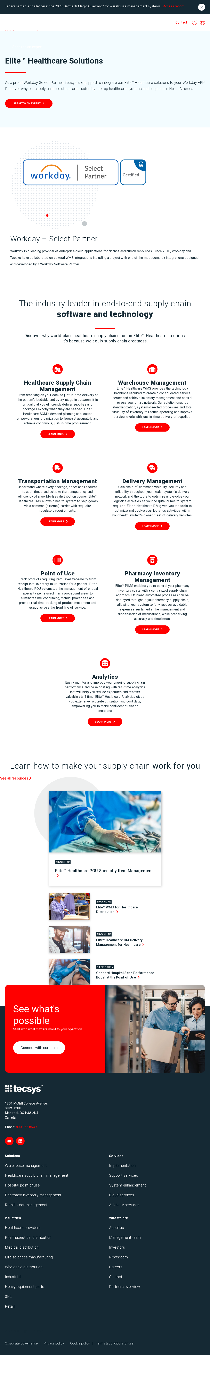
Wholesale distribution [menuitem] (23, 1267)
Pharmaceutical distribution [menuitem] (28, 1237)
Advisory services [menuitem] (124, 1205)
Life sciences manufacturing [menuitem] (29, 1257)
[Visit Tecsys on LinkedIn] (20, 1141)
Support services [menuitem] (123, 1175)
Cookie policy (80, 1343)
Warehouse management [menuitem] (26, 1165)
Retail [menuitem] (10, 1306)
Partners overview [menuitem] (124, 1286)
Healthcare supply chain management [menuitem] (36, 1175)
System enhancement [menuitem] (127, 1185)
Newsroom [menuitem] (118, 1257)
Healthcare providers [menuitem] (23, 1227)
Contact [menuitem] (115, 1277)
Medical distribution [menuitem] (22, 1247)
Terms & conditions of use (115, 1343)
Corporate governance (21, 1343)
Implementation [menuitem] (122, 1165)
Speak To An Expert (27, 103)
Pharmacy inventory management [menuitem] (33, 1195)
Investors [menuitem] (117, 1247)
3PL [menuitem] (8, 1296)
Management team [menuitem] (125, 1237)
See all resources (14, 778)
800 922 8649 (26, 1127)
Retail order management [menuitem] (26, 1205)
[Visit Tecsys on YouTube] (9, 1141)
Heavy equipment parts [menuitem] (24, 1286)
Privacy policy (54, 1343)
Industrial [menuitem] (13, 1277)
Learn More (56, 433)
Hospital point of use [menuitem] (22, 1185)
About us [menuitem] (116, 1227)
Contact (181, 22)
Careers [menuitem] (115, 1267)
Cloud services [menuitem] (121, 1195)
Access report (173, 6)
